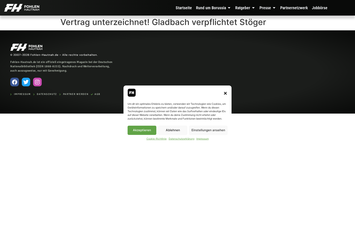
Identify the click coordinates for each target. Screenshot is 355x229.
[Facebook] (14, 82)
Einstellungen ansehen (208, 130)
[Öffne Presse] (274, 8)
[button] (225, 93)
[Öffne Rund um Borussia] (229, 8)
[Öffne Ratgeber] (253, 8)
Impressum (202, 138)
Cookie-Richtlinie (156, 138)
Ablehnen (173, 130)
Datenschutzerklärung (181, 138)
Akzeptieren (142, 130)
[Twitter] (26, 82)
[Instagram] (37, 82)
